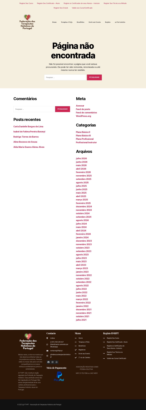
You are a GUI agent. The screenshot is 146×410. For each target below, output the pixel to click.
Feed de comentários (86, 112)
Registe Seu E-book (61, 8)
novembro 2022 (84, 275)
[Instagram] (53, 362)
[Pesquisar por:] (64, 78)
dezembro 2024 (84, 206)
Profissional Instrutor (86, 142)
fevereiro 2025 (83, 203)
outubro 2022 (82, 278)
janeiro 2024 (82, 237)
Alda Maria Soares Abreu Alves (28, 147)
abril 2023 (81, 265)
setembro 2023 (83, 251)
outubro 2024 (83, 213)
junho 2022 (81, 292)
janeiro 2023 (82, 272)
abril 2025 (81, 196)
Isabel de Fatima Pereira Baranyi (29, 131)
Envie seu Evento (95, 22)
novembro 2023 (84, 244)
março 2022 (82, 299)
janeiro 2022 (82, 306)
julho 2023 (81, 258)
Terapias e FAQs (66, 22)
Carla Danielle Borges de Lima (28, 126)
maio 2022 (81, 296)
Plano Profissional (85, 139)
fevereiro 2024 (83, 234)
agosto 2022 (82, 285)
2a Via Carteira (120, 22)
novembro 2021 (83, 313)
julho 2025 (81, 186)
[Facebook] (48, 362)
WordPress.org (83, 116)
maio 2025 (81, 193)
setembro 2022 (83, 282)
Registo (107, 22)
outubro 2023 (82, 247)
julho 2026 (81, 158)
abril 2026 (81, 169)
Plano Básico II (83, 132)
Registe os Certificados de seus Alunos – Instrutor (82, 3)
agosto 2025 (82, 182)
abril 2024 (81, 230)
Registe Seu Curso (26, 3)
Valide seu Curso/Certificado (82, 8)
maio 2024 (81, 227)
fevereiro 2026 (83, 172)
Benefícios (80, 22)
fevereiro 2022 (83, 302)
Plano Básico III (83, 135)
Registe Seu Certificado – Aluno (48, 3)
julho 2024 (81, 224)
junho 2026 (81, 162)
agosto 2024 (82, 220)
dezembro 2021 (84, 309)
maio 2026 (81, 165)
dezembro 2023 (84, 241)
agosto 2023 (82, 254)
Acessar (80, 105)
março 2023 (82, 268)
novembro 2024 (84, 210)
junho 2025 (81, 189)
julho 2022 (81, 289)
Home (54, 22)
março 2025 (82, 199)
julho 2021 (81, 320)
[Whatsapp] (56, 362)
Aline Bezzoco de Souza (25, 142)
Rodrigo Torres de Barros (26, 137)
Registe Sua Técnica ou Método (115, 3)
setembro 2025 (83, 179)
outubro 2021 (82, 316)
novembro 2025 (84, 175)
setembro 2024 (83, 217)
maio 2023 (81, 261)
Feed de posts (83, 109)
